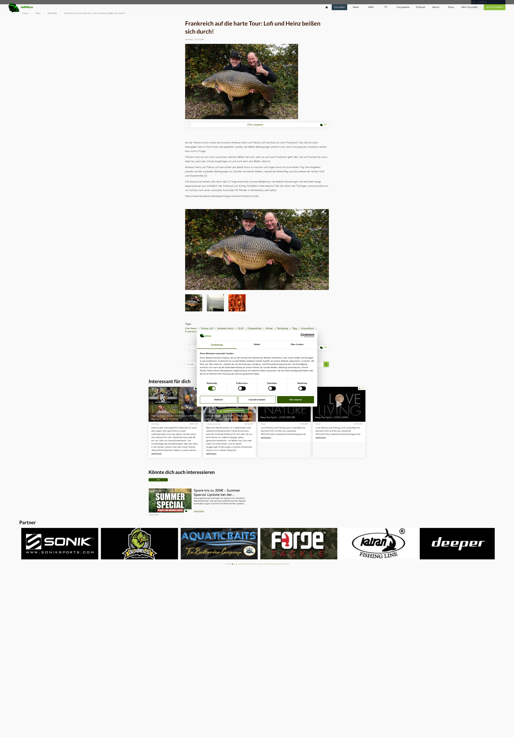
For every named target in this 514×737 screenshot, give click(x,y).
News (38, 13)
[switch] (242, 388)
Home (25, 13)
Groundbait (307, 328)
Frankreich (191, 332)
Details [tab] (257, 344)
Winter (269, 328)
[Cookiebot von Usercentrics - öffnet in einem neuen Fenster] (302, 335)
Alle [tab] (158, 480)
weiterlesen (156, 454)
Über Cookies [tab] (297, 344)
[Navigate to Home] (327, 8)
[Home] (327, 7)
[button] (189, 249)
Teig (294, 328)
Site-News (52, 13)
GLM (240, 328)
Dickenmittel (254, 328)
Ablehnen (218, 399)
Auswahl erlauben (257, 399)
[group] (116, 543)
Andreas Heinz (225, 328)
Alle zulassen (295, 399)
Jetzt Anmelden (494, 7)
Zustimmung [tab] (217, 345)
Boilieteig (282, 328)
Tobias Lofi (207, 328)
